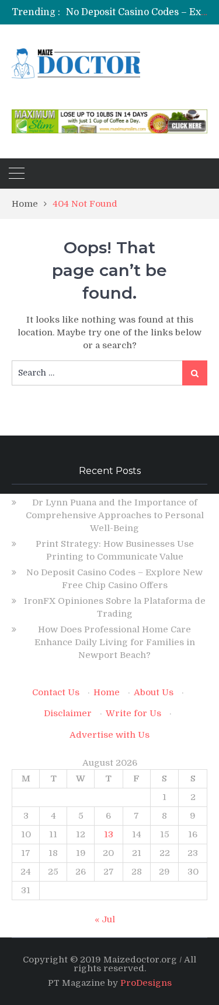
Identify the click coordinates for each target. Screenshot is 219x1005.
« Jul (105, 919)
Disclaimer (68, 713)
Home (106, 692)
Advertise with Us (109, 735)
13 (108, 834)
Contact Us (55, 692)
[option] (136, 12)
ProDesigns (146, 983)
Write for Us (133, 713)
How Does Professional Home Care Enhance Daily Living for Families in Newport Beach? (114, 642)
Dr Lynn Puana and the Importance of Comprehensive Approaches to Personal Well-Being (115, 515)
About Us (153, 692)
